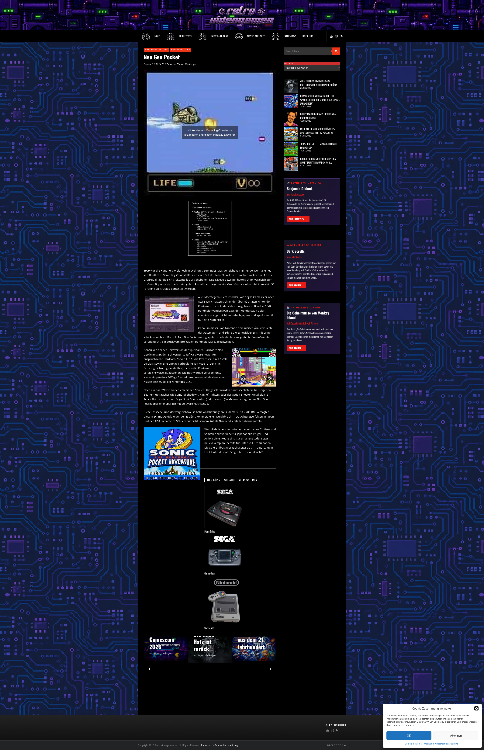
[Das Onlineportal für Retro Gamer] (242, 25)
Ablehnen (456, 735)
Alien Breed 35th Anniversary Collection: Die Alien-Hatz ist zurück (318, 83)
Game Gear (209, 573)
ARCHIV (288, 63)
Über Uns (307, 36)
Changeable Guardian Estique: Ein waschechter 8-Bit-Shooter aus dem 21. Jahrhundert (320, 99)
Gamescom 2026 (161, 643)
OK (409, 735)
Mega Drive (209, 531)
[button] (476, 708)
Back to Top (335, 745)
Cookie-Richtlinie (413, 743)
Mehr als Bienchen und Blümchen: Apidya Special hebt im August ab (317, 130)
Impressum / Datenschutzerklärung (441, 743)
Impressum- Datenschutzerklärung (219, 745)
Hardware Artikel (156, 49)
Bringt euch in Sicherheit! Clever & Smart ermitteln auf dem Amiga (318, 160)
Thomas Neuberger (186, 64)
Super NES (209, 628)
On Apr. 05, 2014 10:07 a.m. (158, 64)
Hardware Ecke (180, 49)
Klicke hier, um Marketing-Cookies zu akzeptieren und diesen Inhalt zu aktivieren (210, 132)
